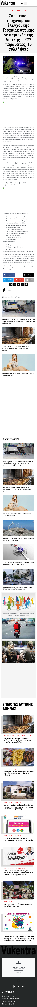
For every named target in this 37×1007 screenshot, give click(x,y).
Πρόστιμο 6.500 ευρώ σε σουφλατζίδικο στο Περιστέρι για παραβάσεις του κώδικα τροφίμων (19, 774)
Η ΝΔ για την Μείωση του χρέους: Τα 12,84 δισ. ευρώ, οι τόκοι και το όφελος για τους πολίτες (18, 563)
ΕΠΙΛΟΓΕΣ (19, 735)
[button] (25, 3)
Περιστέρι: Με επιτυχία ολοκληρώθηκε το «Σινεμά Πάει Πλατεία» (18, 905)
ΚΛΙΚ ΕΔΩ (19, 972)
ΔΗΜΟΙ (5, 802)
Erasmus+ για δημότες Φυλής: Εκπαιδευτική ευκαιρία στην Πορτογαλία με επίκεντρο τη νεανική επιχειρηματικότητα (18, 807)
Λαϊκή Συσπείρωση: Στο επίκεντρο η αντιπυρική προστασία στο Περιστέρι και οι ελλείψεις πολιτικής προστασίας (18, 873)
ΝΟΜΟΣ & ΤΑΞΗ (26, 735)
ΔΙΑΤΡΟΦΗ (12, 735)
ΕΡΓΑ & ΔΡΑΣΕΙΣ (18, 802)
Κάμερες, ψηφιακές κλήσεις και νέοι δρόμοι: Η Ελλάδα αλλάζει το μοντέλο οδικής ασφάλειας (18, 588)
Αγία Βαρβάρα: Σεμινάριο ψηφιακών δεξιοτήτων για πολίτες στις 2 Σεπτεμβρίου (18, 839)
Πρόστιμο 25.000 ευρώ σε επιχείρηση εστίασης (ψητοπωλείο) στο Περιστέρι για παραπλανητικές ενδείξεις (16, 348)
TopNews (6, 735)
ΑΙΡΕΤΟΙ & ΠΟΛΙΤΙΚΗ (9, 868)
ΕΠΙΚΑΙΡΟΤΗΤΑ (18, 10)
